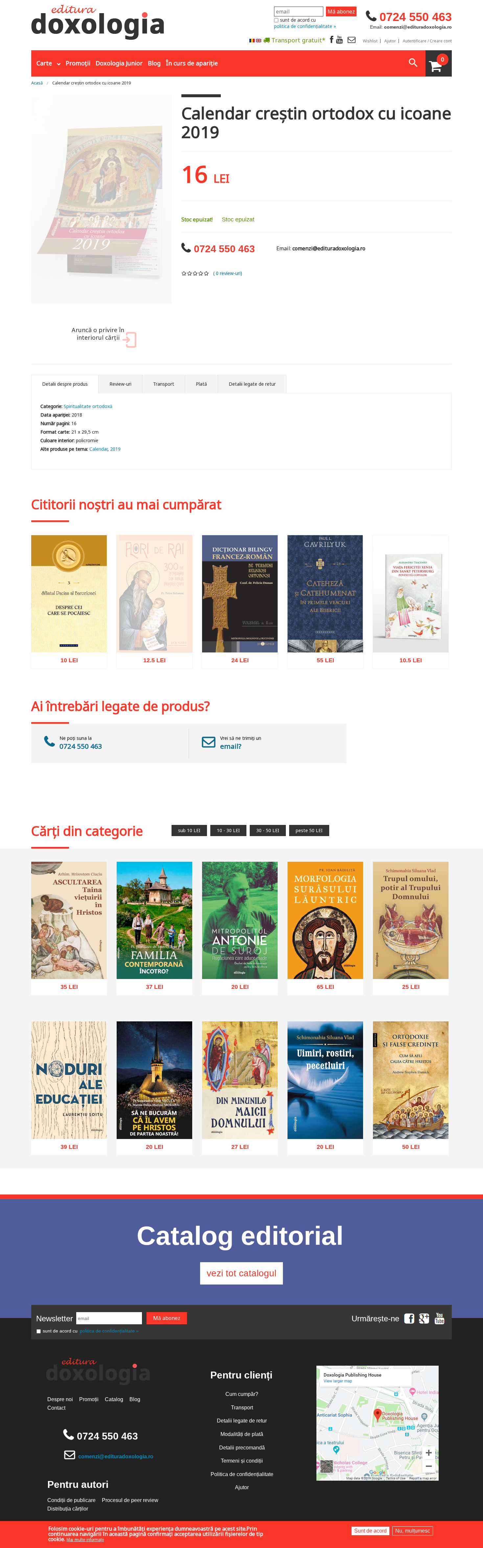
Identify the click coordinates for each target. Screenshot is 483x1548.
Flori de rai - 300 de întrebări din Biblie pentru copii (154, 648)
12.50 (151, 676)
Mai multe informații (85, 1539)
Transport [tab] (163, 384)
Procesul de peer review (130, 1500)
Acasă (37, 83)
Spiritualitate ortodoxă (88, 406)
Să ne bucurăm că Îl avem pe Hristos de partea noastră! (154, 1120)
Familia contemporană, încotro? (154, 964)
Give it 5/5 (206, 273)
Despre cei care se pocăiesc (69, 637)
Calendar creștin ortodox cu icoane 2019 (91, 83)
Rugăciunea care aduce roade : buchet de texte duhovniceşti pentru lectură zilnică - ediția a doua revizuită (240, 952)
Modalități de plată (241, 1434)
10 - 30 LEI (228, 830)
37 (151, 989)
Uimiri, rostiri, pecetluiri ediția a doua (325, 1123)
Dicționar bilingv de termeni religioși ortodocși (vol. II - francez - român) (239, 634)
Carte (44, 63)
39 (65, 1148)
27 (236, 1148)
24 (236, 662)
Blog (154, 63)
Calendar (98, 449)
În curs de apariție (192, 63)
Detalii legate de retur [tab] (252, 384)
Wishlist (370, 41)
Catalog (114, 1399)
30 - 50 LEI (267, 830)
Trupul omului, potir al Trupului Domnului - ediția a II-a (410, 960)
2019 (115, 449)
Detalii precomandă (242, 1447)
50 (407, 1148)
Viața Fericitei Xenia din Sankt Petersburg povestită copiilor (410, 634)
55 (321, 662)
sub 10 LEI (189, 830)
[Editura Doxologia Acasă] (98, 20)
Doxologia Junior (119, 63)
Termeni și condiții (242, 1461)
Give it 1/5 (184, 273)
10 (65, 662)
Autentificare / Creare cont (427, 41)
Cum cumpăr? (241, 1394)
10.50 (407, 662)
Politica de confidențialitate (242, 1474)
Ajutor (390, 41)
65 (321, 989)
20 (236, 989)
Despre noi (60, 1399)
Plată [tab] (201, 384)
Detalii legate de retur (242, 1420)
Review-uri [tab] (120, 384)
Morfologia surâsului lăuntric (325, 964)
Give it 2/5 (190, 273)
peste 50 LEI (309, 830)
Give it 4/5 (201, 273)
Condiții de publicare (71, 1500)
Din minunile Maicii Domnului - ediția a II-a (240, 1123)
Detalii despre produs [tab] (65, 384)
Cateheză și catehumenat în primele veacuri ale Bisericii (325, 634)
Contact (56, 1408)
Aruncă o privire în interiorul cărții (98, 333)
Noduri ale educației (69, 1126)
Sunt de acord (370, 1531)
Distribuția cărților (67, 1509)
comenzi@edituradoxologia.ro (115, 1456)
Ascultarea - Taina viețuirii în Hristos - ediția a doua (69, 964)
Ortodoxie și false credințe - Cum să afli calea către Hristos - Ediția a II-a (411, 1120)
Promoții (78, 63)
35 (65, 989)
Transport (242, 1407)
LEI (74, 663)
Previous (23, 206)
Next (180, 206)
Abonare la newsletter (254, 56)
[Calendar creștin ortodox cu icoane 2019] (101, 206)
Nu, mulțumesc (412, 1531)
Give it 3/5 (195, 273)
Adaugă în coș (60, 692)
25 (407, 989)
